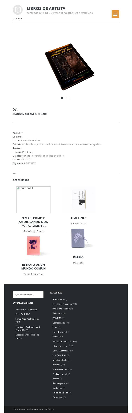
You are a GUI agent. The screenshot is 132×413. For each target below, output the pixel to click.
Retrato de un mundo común (33, 266)
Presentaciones (60, 369)
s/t (16, 109)
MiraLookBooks (60, 359)
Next (112, 39)
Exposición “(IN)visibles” (26, 309)
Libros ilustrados (60, 350)
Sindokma (57, 387)
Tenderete (58, 397)
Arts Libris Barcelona (63, 304)
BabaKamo (58, 313)
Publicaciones (59, 374)
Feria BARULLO (22, 314)
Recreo (56, 378)
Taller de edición (60, 392)
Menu (115, 14)
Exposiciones (59, 332)
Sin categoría (59, 383)
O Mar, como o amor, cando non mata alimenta (33, 222)
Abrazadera (58, 299)
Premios (56, 364)
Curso (55, 327)
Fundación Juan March (63, 341)
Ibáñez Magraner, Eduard (30, 114)
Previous (106, 39)
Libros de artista (60, 346)
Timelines (78, 218)
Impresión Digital (24, 152)
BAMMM (57, 318)
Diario (78, 257)
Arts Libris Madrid (61, 308)
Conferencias (59, 322)
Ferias (55, 336)
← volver (17, 18)
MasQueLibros (60, 355)
